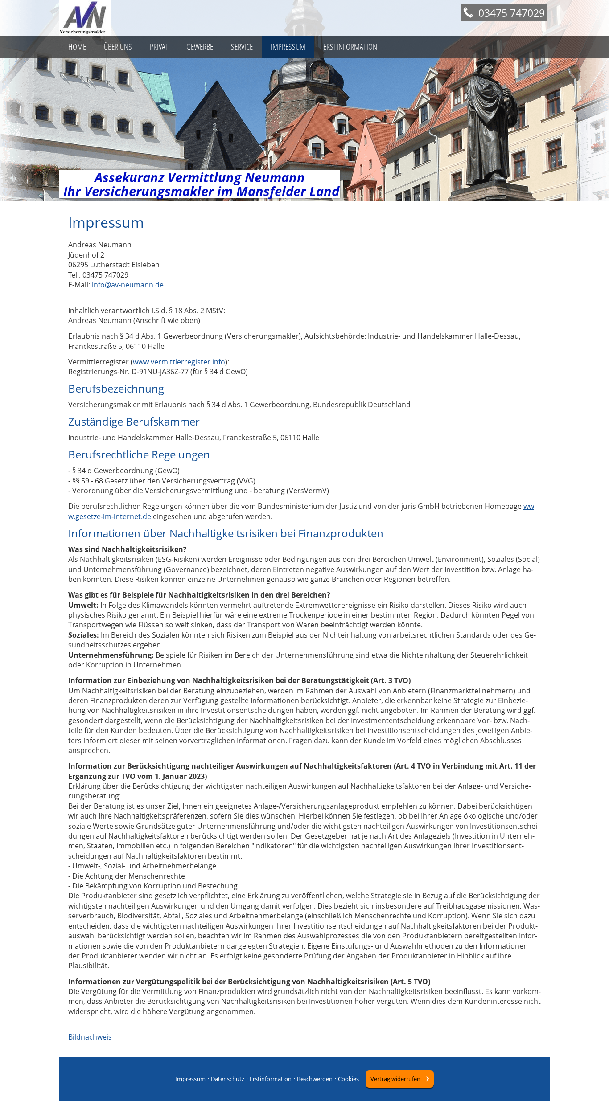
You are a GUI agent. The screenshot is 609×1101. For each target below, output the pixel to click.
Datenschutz (227, 1078)
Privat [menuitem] (159, 47)
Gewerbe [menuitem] (199, 47)
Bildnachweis (90, 1037)
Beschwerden (315, 1078)
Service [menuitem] (242, 47)
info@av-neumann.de (128, 285)
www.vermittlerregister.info (179, 362)
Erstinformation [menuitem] (350, 47)
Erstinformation (271, 1078)
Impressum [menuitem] (288, 47)
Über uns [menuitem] (118, 47)
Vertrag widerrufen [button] (395, 1079)
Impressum (190, 1078)
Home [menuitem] (77, 47)
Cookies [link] (348, 1078)
